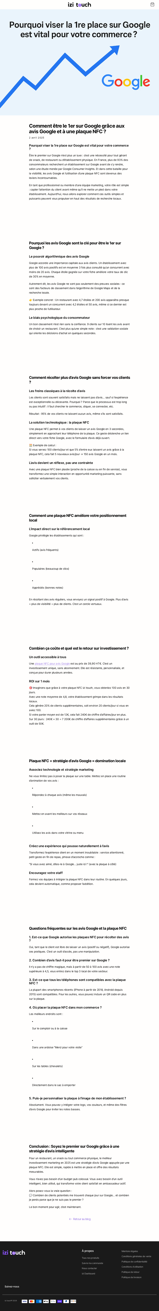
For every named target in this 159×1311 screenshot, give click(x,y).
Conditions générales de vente (136, 1256)
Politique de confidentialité (134, 1261)
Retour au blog (81, 1219)
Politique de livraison (131, 1277)
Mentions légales (130, 1251)
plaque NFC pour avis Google (52, 663)
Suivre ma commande (92, 1263)
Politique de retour (130, 1272)
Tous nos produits (90, 1258)
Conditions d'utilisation (132, 1266)
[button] (152, 4)
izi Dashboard (88, 1273)
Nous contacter (89, 1268)
